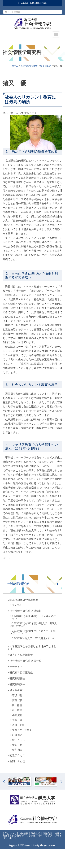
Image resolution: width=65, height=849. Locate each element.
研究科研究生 (17, 678)
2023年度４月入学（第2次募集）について (33, 639)
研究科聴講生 (17, 684)
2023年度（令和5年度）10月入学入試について (33, 617)
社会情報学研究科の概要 (24, 600)
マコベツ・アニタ (22, 730)
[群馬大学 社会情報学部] (32, 23)
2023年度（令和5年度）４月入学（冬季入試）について (33, 632)
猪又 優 (17, 744)
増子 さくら (18, 739)
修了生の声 (45, 65)
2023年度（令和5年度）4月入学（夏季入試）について (34, 624)
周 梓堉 (17, 705)
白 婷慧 (17, 710)
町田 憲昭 (17, 735)
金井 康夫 (17, 749)
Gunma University (31, 845)
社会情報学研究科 (29, 65)
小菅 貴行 (17, 715)
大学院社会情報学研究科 (33, 3)
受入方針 (17, 605)
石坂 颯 (17, 695)
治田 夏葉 (18, 725)
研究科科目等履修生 (21, 672)
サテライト (16, 666)
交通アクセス (17, 755)
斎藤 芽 (17, 700)
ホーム (15, 65)
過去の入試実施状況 (21, 654)
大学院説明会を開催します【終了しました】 (32, 648)
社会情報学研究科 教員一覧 (25, 660)
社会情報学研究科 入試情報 (25, 610)
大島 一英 (17, 720)
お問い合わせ (17, 761)
